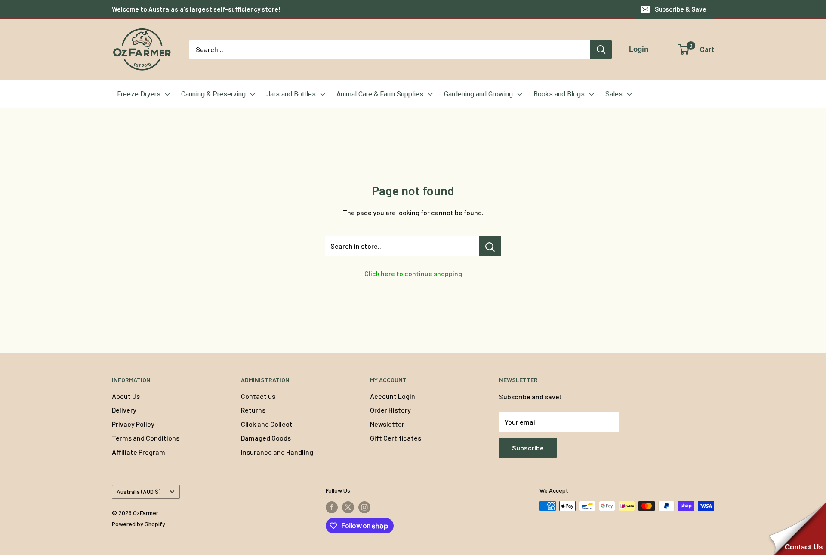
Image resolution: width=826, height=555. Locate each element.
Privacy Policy (133, 424)
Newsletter (387, 424)
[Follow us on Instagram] (364, 507)
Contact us (258, 396)
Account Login (392, 396)
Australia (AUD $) (138, 491)
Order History (390, 410)
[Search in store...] (490, 246)
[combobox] (389, 49)
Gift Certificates (395, 438)
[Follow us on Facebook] (332, 507)
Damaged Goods (266, 438)
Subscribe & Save (680, 9)
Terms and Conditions (145, 438)
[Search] (601, 49)
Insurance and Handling (277, 452)
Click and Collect (267, 424)
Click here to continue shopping (413, 273)
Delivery (124, 410)
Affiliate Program (138, 452)
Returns (253, 410)
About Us (126, 396)
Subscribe (528, 448)
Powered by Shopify (138, 523)
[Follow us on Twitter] (348, 507)
